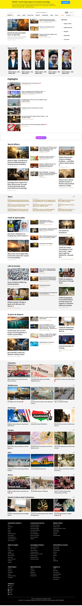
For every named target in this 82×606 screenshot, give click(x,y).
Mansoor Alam (41, 28)
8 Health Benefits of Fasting (66, 347)
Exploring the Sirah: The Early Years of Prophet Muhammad (47, 20)
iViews (11, 39)
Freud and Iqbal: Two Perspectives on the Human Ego (48, 293)
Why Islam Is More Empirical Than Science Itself (48, 318)
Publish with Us (33, 575)
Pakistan (16, 166)
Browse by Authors (34, 552)
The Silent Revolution (44, 285)
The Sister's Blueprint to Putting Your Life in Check (17, 235)
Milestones (32, 572)
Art (44, 273)
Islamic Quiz (10, 557)
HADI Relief (10, 572)
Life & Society (33, 548)
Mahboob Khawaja (42, 159)
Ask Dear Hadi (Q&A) (34, 526)
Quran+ (9, 530)
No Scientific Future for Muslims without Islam (16, 353)
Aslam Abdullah (24, 94)
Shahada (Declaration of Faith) (59, 528)
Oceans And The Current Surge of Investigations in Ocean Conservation (17, 332)
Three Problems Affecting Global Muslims (17, 283)
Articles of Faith (56, 526)
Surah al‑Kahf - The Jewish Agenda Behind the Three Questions (48, 229)
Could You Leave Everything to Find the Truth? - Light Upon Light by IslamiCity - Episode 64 (66, 252)
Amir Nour (41, 177)
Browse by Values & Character (36, 553)
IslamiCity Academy (12, 575)
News (14, 39)
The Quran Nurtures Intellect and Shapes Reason (48, 35)
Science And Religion (17, 356)
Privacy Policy (33, 574)
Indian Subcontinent (70, 187)
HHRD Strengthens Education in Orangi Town (66, 281)
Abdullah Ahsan (11, 166)
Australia (55, 555)
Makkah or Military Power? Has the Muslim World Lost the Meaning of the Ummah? (47, 165)
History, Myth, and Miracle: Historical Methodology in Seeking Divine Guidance (17, 162)
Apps (9, 547)
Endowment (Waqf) (57, 574)
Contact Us (32, 570)
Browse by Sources (34, 557)
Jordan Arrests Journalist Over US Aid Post (17, 34)
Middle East (55, 560)
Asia (54, 557)
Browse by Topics (34, 555)
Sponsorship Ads (56, 577)
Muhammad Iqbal (52, 295)
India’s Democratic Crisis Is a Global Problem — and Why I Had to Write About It (66, 161)
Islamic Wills (55, 575)
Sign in (66, 12)
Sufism (46, 286)
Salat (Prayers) (56, 530)
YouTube (11, 590)
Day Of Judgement (48, 37)
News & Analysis (56, 550)
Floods (67, 307)
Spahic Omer (11, 190)
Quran (46, 28)
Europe (54, 553)
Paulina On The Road (12, 308)
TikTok (10, 592)
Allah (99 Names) (56, 525)
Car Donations (56, 572)
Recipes (66, 31)
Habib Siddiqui (62, 167)
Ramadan (55, 533)
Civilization (47, 281)
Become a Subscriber (34, 535)
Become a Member (34, 537)
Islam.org (10, 570)
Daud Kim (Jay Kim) (24, 84)
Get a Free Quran (33, 531)
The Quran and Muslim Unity (46, 27)
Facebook (11, 585)
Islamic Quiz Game (11, 559)
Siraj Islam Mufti (11, 336)
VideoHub (67, 35)
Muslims (18, 286)
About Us (32, 568)
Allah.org (10, 568)
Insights (9, 552)
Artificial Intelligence (47, 330)
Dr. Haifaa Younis (11, 237)
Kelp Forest (17, 336)
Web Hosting (55, 579)
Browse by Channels (34, 559)
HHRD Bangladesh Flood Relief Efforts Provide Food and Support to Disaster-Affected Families (66, 301)
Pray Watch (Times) (12, 533)
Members (32, 538)
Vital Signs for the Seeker (46, 243)
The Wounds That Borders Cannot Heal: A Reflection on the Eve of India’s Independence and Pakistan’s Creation (48, 149)
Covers (9, 548)
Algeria (45, 177)
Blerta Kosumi (62, 284)
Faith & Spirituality (34, 547)
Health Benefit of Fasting (45, 342)
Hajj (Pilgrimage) (56, 535)
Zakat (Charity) (56, 531)
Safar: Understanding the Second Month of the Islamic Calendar (48, 236)
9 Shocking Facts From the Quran (30, 83)
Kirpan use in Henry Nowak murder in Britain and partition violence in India (66, 183)
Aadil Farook (41, 245)
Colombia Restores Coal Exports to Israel (32, 108)
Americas (55, 552)
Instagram (11, 589)
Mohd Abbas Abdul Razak (43, 224)
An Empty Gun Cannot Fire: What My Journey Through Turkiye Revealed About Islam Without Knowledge (17, 185)
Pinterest (11, 594)
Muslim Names (11, 553)
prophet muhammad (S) (48, 22)
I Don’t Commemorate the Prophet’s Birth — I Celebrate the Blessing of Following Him (33, 92)
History (29, 102)
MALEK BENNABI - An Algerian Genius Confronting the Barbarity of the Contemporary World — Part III (48, 174)
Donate (54, 568)
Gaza (47, 159)
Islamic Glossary (11, 555)
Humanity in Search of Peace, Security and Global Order (47, 157)
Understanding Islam (12, 538)
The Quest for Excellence (64, 232)
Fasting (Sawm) (48, 343)
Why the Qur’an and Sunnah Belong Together (33, 124)
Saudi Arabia (48, 168)
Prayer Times (67, 23)
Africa (54, 559)
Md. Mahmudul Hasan (12, 286)
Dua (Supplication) (11, 537)
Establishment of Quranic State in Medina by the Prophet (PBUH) (34, 100)
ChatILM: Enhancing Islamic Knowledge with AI (66, 329)
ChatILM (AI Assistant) (34, 525)
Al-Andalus (18, 308)
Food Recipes (10, 550)
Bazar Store (55, 570)
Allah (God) (10, 526)
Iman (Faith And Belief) (29, 119)
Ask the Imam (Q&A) (34, 528)
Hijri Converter (11, 535)
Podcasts (10, 562)
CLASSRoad (10, 577)
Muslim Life (51, 224)
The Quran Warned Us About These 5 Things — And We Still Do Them (34, 117)
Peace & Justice (56, 548)
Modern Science (48, 338)
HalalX (9, 574)
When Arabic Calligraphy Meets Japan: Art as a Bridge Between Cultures (47, 270)
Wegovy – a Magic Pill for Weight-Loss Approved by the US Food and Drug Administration (48, 335)
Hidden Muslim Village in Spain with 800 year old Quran (17, 304)
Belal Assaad (23, 126)
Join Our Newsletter (34, 533)
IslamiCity (41, 22)
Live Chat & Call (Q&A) (34, 530)
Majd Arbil (41, 273)
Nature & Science (34, 550)
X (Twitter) (10, 587)
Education (67, 284)
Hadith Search (68, 27)
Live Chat (66, 39)
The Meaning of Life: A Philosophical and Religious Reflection (46, 222)
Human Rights (56, 547)
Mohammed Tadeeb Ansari (64, 350)
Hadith (9, 531)
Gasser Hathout (42, 343)
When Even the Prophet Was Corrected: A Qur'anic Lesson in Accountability (18, 256)
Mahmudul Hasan (63, 187)
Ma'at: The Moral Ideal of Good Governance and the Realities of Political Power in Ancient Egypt (47, 278)
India (46, 152)
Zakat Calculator (11, 540)
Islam (15, 190)
